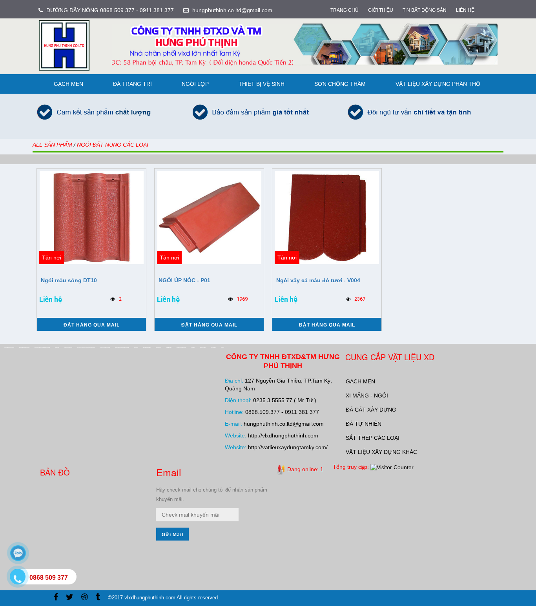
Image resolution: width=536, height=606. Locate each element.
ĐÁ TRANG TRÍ (132, 84)
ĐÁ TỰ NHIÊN (363, 424)
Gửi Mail (172, 534)
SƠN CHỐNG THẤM (340, 84)
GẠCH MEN (68, 84)
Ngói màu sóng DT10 (69, 280)
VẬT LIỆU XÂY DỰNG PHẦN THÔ (438, 84)
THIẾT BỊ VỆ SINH (261, 84)
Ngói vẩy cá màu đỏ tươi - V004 (318, 280)
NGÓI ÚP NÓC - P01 (184, 280)
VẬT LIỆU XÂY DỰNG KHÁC (381, 452)
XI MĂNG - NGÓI (367, 395)
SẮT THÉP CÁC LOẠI (372, 438)
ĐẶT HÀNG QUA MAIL (92, 325)
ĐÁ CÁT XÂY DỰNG (371, 409)
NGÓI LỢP (195, 84)
